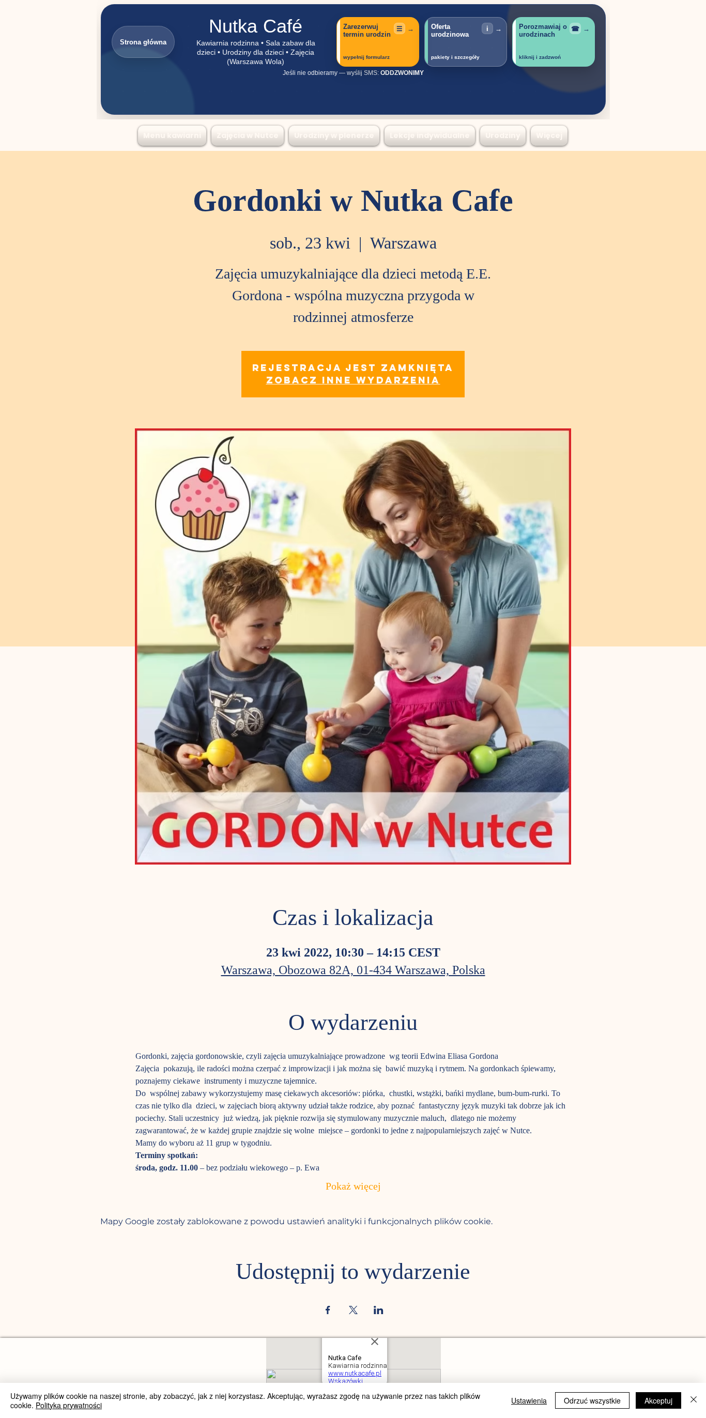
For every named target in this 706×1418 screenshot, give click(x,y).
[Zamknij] (693, 1400)
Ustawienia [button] (529, 1400)
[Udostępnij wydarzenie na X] (353, 1310)
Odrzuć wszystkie (592, 1400)
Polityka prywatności (69, 1405)
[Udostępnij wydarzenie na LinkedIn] (378, 1310)
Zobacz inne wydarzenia (353, 380)
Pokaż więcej (353, 1187)
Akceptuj (658, 1400)
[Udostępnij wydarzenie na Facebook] (328, 1310)
